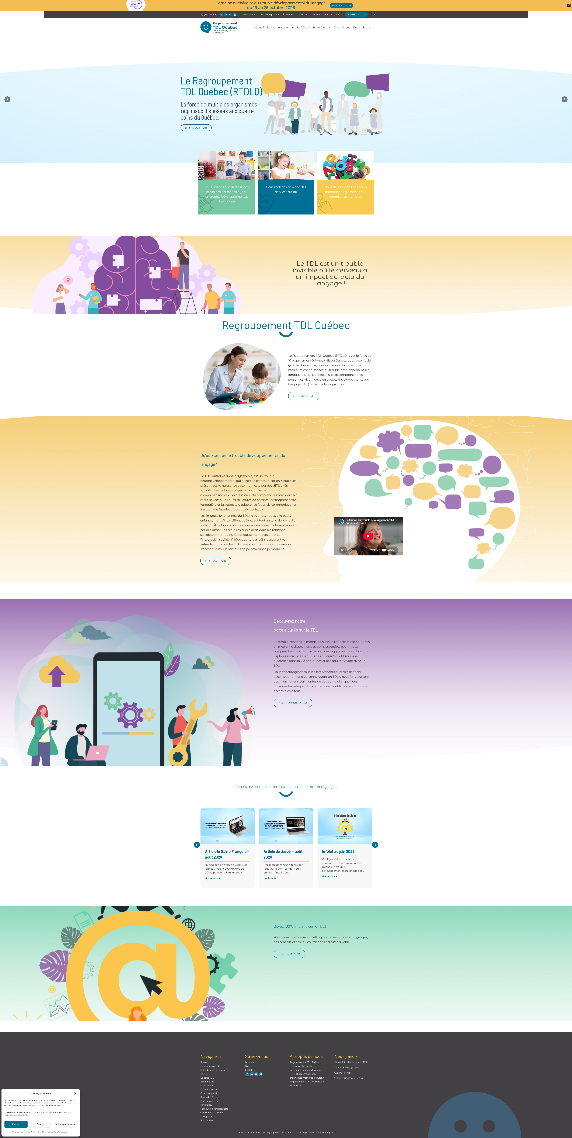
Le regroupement (279, 27)
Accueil (259, 27)
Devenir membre (209, 1089)
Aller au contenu (209, 1101)
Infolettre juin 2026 (338, 851)
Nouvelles (250, 1062)
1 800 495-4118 (344, 1078)
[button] (75, 1093)
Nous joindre (361, 27)
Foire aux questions (210, 1093)
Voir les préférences (65, 1124)
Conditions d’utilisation (211, 1112)
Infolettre (250, 1070)
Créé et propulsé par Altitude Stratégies (313, 1132)
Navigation (206, 1105)
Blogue (249, 1066)
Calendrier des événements (214, 1070)
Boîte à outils (322, 27)
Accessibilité (206, 1097)
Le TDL (301, 27)
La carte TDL (207, 1077)
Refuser (41, 1124)
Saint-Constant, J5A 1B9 (346, 1067)
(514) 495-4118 (210, 14)
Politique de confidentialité (24, 1132)
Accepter (16, 1124)
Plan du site (206, 1120)
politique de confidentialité (16, 1115)
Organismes (342, 27)
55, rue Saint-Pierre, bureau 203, (350, 1062)
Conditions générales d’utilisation (52, 1132)
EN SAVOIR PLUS (196, 127)
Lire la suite (211, 878)
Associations (206, 1085)
